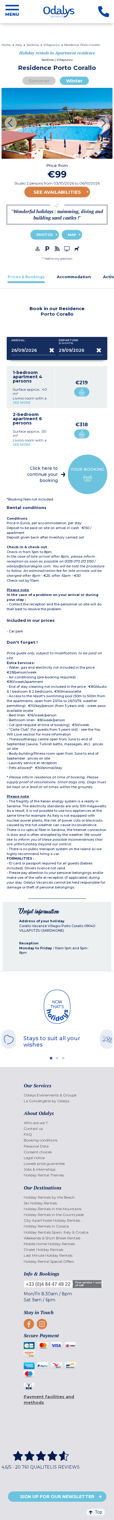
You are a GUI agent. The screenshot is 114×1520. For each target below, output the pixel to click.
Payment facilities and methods (49, 1399)
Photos (44, 235)
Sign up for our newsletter (57, 1496)
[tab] (26, 276)
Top (98, 1512)
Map (72, 235)
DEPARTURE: (69, 342)
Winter (74, 81)
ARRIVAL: (18, 340)
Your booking (87, 469)
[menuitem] (57, 1095)
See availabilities (57, 192)
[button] (57, 258)
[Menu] (12, 11)
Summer (39, 81)
